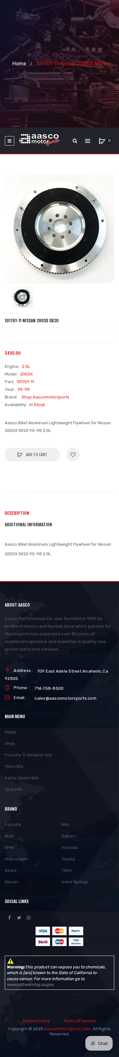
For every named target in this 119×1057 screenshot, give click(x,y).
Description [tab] (17, 512)
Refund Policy (36, 1020)
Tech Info (14, 789)
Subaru (69, 836)
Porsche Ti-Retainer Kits (28, 755)
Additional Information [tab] (28, 524)
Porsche (13, 824)
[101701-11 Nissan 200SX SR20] (22, 297)
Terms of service (79, 1020)
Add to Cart (36, 454)
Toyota (68, 859)
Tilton (67, 870)
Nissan (11, 881)
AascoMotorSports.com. (68, 1028)
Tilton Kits (14, 766)
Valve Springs (75, 881)
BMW (9, 847)
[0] (102, 141)
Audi (9, 836)
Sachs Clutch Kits (21, 778)
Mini (65, 824)
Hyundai (70, 847)
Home (19, 64)
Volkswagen (17, 859)
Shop (10, 743)
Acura (11, 870)
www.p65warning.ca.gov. (30, 984)
